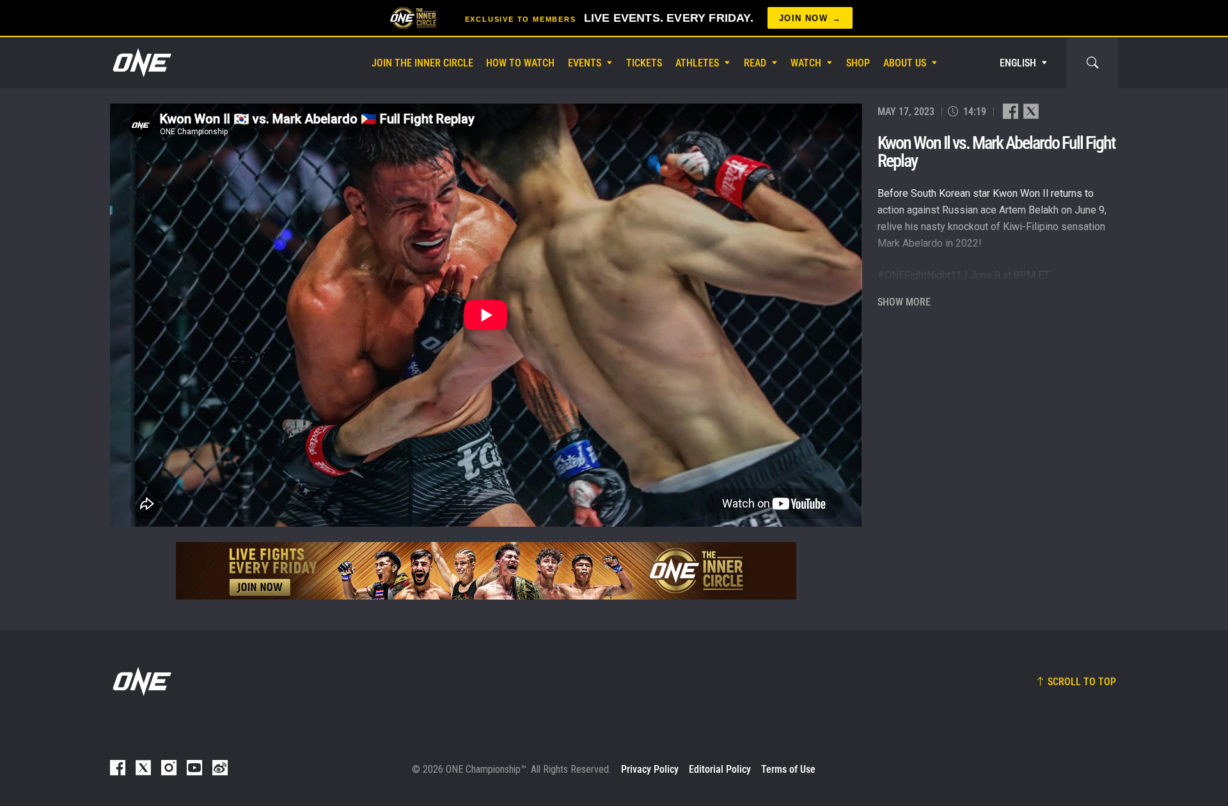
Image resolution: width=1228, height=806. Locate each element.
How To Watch (520, 63)
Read (755, 63)
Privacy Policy (650, 769)
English (1018, 63)
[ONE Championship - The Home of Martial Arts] (140, 62)
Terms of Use (788, 769)
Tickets (644, 63)
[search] (1092, 62)
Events (584, 63)
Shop (858, 63)
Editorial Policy (720, 769)
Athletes (697, 63)
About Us (904, 63)
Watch (806, 63)
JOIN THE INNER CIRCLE (422, 63)
